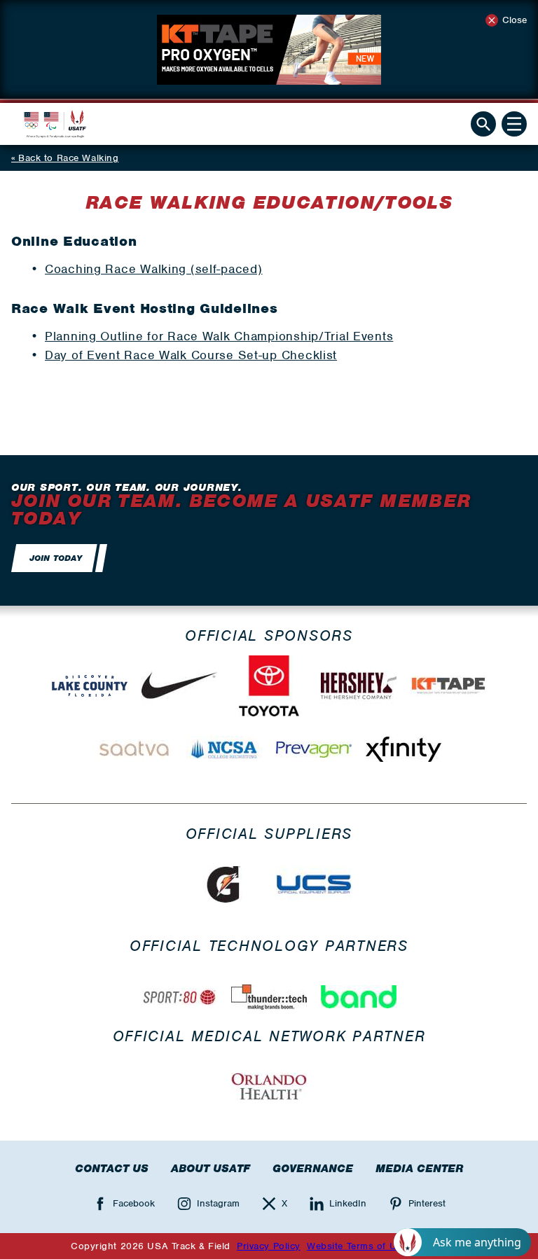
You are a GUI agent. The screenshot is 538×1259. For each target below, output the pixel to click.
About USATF (210, 1168)
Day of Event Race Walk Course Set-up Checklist (191, 355)
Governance (313, 1168)
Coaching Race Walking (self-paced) (153, 269)
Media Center (419, 1168)
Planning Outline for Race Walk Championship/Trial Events (219, 336)
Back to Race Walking (68, 158)
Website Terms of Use (357, 1246)
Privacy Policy (269, 1246)
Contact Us (112, 1168)
